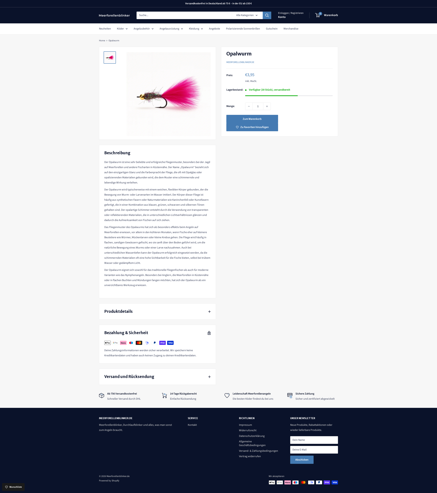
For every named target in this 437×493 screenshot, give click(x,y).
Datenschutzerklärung (252, 436)
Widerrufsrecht (247, 430)
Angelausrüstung (169, 29)
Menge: (230, 106)
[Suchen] (267, 15)
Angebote (214, 29)
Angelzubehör (142, 29)
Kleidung (194, 29)
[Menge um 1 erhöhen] (267, 106)
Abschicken (301, 460)
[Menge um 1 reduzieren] (248, 106)
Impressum (245, 425)
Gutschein (272, 29)
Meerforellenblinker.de (240, 62)
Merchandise (291, 29)
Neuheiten (105, 29)
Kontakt (192, 425)
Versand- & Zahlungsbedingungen (258, 451)
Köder (120, 29)
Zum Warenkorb (252, 119)
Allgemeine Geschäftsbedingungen (252, 443)
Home (102, 40)
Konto (282, 17)
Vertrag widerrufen (250, 456)
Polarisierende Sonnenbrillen (243, 29)
